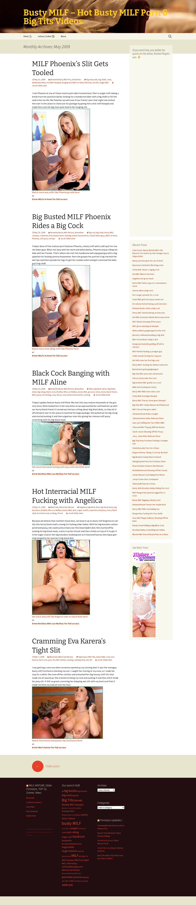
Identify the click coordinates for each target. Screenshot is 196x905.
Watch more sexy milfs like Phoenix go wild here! (56, 192)
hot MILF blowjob (54, 82)
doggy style (67, 837)
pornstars (78, 877)
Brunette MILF (68, 811)
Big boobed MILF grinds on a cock (146, 382)
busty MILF (108, 232)
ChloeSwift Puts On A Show (143, 483)
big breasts (82, 791)
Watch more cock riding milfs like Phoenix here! (55, 348)
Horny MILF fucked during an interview (148, 312)
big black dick (93, 507)
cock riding (72, 832)
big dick (75, 795)
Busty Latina (35, 829)
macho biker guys (97, 235)
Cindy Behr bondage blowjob (144, 396)
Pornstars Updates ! (111, 820)
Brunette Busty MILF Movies (62, 232)
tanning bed (79, 660)
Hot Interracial (43, 513)
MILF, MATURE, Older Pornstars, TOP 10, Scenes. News (39, 788)
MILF (34, 395)
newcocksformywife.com (71, 873)
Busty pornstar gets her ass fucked (147, 260)
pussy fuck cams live (49, 832)
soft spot (43, 238)
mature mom (66, 856)
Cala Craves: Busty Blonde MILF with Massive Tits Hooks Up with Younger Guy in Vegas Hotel (150, 253)
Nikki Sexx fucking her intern (144, 387)
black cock (51, 392)
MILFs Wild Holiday (69, 863)
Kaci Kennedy (32, 811)
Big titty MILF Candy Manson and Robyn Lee (150, 405)
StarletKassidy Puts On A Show (145, 448)
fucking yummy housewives (77, 235)
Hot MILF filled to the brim (143, 274)
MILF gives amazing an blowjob (145, 326)
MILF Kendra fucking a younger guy (147, 351)
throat (60, 513)
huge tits (80, 851)
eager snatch (83, 510)
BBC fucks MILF (50, 829)
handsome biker (39, 82)
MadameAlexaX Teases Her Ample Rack (149, 504)
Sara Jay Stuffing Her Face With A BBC (148, 422)
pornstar (67, 877)
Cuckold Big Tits (39, 829)
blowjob (79, 804)
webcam (67, 885)
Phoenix (88, 82)
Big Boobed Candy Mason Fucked (146, 457)
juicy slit (51, 660)
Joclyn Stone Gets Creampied (145, 479)
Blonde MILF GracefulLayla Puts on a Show (150, 534)
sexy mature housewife (73, 395)
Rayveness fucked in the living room (147, 265)
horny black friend (109, 392)
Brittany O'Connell (68, 808)
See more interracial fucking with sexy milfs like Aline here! (61, 466)
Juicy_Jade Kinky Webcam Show (146, 436)
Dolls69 (36, 832)
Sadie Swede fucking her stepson (146, 356)
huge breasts (69, 851)
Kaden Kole (31, 815)
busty (84, 814)
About (63, 36)
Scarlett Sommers (34, 802)
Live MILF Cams (28, 829)
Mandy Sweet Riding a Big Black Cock (148, 525)
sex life (95, 82)
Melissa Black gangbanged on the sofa (148, 330)
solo (71, 880)
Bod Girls (47, 829)
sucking (87, 395)
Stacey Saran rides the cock (144, 378)
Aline (91, 389)
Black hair (54, 507)
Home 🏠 (27, 36)
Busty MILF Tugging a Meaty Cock (146, 500)
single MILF (104, 82)
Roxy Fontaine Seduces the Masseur (148, 466)
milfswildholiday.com (72, 866)
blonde (78, 800)
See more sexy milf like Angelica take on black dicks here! (60, 616)
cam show (82, 828)
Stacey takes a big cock (142, 290)
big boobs (70, 791)
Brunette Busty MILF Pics (60, 79)
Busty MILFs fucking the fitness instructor (150, 364)
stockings (77, 881)
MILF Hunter (61, 660)
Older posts (48, 766)
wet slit (89, 660)
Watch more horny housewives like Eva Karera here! (57, 740)
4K (63, 791)
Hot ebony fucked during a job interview (149, 304)
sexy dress (57, 395)
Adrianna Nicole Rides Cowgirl (145, 414)
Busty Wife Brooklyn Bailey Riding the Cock (150, 488)
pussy (86, 877)
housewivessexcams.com (71, 844)
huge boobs (68, 847)
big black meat (106, 507)
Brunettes (76, 79)
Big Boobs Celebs (43, 829)
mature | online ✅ (46, 36)
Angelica (83, 507)
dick (74, 510)
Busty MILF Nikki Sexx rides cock (146, 391)
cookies (35, 235)
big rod (92, 232)
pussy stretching (44, 395)
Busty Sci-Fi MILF (44, 832)
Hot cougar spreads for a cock (145, 295)
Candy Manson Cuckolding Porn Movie (148, 474)
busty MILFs (66, 829)
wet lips (51, 238)
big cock (67, 795)
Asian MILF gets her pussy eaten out (147, 299)
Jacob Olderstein (67, 238)
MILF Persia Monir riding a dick (145, 339)
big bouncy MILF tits (86, 657)
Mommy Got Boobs (71, 870)
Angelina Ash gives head (142, 278)
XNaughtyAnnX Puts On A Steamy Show (149, 461)
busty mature (68, 818)
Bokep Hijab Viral (32, 829)
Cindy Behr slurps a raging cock (145, 269)
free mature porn (56, 235)
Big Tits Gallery (33, 832)
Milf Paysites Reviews (39, 832)
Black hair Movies (66, 507)
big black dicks (100, 389)
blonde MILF (68, 804)
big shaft (102, 79)
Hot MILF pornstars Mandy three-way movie (150, 317)
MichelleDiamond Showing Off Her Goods (149, 470)
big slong (41, 392)
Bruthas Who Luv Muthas (67, 392)
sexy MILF (65, 881)
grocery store (94, 392)
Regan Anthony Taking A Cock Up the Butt (150, 452)
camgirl (74, 828)
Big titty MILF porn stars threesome (147, 373)
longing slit (66, 82)
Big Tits (67, 800)
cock (108, 657)
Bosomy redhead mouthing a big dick (148, 335)
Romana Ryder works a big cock (146, 308)
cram (109, 79)
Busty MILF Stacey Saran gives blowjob (149, 400)
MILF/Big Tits (83, 856)
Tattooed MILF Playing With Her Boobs (148, 427)
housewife (67, 840)
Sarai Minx (30, 806)
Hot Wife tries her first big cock (145, 360)
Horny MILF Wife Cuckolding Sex (145, 509)
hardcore (79, 836)
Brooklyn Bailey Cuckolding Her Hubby (148, 530)
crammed (44, 235)
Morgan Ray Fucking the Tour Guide (147, 513)
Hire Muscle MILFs (30, 835)
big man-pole (91, 79)
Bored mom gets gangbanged (145, 369)
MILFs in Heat (78, 82)
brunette (77, 808)
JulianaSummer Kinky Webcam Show (148, 418)
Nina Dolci (30, 798)
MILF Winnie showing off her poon (146, 321)
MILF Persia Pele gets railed (144, 409)
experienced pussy (98, 510)
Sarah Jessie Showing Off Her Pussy (147, 431)
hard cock (43, 660)
